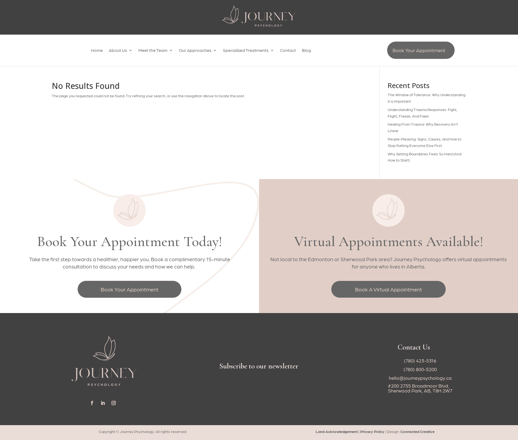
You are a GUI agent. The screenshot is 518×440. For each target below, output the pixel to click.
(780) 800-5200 (420, 369)
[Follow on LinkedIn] (102, 403)
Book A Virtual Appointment (388, 289)
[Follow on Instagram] (113, 403)
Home (97, 50)
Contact (288, 50)
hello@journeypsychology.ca (420, 378)
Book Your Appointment (419, 50)
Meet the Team (153, 50)
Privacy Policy (372, 431)
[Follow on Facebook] (92, 403)
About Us (118, 50)
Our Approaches (195, 50)
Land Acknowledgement (337, 431)
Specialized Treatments (246, 50)
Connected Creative (417, 431)
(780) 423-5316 (420, 360)
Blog (306, 50)
